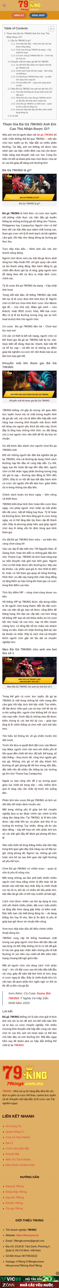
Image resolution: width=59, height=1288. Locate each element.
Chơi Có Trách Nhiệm (18, 1137)
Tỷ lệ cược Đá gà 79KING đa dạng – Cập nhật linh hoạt (33, 51)
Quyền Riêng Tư (15, 1131)
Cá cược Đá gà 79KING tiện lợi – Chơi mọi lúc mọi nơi (34, 57)
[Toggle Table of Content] (49, 29)
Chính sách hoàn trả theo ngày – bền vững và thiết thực (34, 72)
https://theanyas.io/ (27, 1235)
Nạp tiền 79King (15, 1197)
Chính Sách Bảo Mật (17, 1148)
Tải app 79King (14, 1208)
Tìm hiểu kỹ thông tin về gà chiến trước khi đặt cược (34, 93)
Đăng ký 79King (15, 1186)
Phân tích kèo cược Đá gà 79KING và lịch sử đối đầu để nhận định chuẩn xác (33, 99)
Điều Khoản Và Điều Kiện (20, 1165)
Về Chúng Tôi (13, 1126)
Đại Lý (9, 1143)
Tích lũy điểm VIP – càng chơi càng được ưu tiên (33, 84)
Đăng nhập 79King (16, 1191)
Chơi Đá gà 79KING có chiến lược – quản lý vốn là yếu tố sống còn (34, 105)
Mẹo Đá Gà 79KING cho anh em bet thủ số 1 (32, 89)
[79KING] (29, 5)
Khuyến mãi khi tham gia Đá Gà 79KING (29, 61)
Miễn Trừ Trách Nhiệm (18, 1159)
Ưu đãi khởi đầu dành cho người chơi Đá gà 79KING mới (33, 66)
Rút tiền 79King (14, 1203)
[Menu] (4, 5)
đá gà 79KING (44, 134)
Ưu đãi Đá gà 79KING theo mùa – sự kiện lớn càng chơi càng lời (34, 78)
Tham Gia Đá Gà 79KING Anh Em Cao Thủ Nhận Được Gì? (28, 35)
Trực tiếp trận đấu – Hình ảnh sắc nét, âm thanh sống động (33, 45)
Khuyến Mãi (12, 1154)
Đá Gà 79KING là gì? (21, 40)
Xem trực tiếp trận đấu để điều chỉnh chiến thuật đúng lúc (34, 111)
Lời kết (14, 116)
